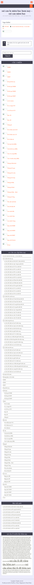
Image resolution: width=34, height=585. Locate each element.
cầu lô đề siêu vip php (9, 538)
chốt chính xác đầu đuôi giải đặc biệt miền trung (14, 339)
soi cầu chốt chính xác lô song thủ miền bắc (13, 307)
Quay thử (5, 484)
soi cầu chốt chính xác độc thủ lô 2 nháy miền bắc (14, 261)
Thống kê (9, 125)
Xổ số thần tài (10, 139)
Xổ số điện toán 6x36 (12, 129)
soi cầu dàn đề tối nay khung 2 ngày (10, 558)
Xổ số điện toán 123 (12, 134)
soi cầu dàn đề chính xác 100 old (21, 552)
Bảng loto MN (7, 481)
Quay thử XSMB (11, 225)
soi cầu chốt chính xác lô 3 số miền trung (12, 334)
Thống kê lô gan (11, 168)
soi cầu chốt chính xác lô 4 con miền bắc (12, 288)
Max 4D (9, 120)
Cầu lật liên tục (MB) (12, 149)
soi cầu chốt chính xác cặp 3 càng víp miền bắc (13, 264)
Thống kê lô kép (11, 177)
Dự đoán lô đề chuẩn (7, 374)
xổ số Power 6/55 (11, 110)
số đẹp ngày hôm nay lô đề (8, 570)
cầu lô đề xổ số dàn (25, 540)
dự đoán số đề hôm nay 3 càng (24, 546)
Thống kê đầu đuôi (11, 163)
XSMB (9, 67)
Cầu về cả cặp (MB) (12, 153)
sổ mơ (4, 497)
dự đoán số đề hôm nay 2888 (9, 547)
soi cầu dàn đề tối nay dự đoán (24, 556)
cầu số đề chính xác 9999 (14, 541)
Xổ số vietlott (7, 403)
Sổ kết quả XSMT (11, 96)
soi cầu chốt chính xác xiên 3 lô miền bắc (12, 315)
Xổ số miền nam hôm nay (8, 347)
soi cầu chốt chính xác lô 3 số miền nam (12, 360)
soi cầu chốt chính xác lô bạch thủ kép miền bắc (14, 299)
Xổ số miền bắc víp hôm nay (9, 296)
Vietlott (4, 401)
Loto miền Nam (11, 216)
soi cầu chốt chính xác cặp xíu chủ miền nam (13, 352)
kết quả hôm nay (11, 81)
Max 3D (9, 115)
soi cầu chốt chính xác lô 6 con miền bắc (12, 291)
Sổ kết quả (5, 390)
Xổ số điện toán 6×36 (8, 422)
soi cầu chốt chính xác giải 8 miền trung (12, 331)
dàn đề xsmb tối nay (9, 543)
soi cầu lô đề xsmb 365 (20, 564)
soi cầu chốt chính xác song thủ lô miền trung (13, 342)
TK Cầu (4, 430)
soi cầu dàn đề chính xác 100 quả (24, 553)
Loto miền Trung (11, 221)
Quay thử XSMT (11, 235)
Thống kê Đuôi (10, 187)
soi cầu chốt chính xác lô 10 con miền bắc (12, 266)
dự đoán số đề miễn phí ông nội (21, 547)
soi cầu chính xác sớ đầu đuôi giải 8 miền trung (14, 336)
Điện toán (5, 420)
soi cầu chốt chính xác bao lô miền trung (12, 323)
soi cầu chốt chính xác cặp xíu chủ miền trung (13, 325)
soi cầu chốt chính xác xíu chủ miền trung (12, 344)
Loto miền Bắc (10, 211)
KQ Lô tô (5, 473)
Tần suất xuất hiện (11, 201)
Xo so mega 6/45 (11, 105)
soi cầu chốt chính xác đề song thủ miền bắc (13, 285)
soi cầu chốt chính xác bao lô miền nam (12, 350)
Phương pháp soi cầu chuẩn (8, 377)
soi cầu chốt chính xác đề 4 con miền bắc (12, 269)
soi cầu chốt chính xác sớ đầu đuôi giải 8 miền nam (14, 363)
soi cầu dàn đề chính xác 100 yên (9, 555)
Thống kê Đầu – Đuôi (12, 192)
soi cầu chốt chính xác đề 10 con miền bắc (13, 277)
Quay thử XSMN (11, 230)
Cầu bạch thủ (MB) (11, 144)
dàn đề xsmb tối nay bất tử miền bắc (15, 544)
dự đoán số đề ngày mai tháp (20, 549)
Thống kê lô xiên (11, 173)
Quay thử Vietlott (11, 240)
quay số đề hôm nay (11, 552)
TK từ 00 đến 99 (11, 206)
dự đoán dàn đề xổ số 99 (13, 546)
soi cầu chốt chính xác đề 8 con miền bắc (12, 274)
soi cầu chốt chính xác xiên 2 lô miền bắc (12, 312)
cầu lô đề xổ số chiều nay (16, 540)
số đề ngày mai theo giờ (24, 571)
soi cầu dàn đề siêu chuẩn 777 (22, 555)
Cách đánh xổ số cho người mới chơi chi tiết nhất (18, 43)
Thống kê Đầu (10, 182)
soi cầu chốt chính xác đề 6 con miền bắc (12, 272)
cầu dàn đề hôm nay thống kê (9, 537)
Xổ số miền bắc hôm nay (8, 258)
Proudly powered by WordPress (9, 583)
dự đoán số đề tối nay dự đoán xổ (18, 550)
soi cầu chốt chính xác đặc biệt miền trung (12, 328)
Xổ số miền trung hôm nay (8, 320)
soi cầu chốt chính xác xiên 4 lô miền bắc (12, 318)
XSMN (9, 72)
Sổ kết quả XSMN (11, 91)
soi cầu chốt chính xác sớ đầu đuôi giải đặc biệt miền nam (16, 366)
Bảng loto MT (7, 479)
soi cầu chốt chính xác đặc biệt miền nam (12, 355)
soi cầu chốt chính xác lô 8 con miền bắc (12, 293)
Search (7, 56)
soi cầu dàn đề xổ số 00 (22, 558)
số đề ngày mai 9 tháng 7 (14, 571)
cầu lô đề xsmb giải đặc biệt (19, 538)
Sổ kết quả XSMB (11, 86)
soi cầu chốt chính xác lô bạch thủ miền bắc (13, 301)
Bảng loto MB (7, 476)
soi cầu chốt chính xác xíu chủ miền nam (12, 371)
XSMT (8, 77)
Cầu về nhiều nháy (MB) (13, 158)
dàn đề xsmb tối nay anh (18, 543)
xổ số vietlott (10, 101)
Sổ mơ (8, 245)
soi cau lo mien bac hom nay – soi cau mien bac (12, 256)
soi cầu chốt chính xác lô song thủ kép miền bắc (14, 304)
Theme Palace (28, 583)
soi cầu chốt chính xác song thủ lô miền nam (13, 369)
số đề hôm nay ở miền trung (19, 570)
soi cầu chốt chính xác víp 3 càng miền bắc (13, 309)
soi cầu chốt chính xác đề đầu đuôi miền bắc (13, 283)
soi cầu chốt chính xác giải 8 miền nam (12, 358)
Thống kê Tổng (11, 197)
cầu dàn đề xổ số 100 (19, 537)
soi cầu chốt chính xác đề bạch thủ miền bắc (13, 280)
